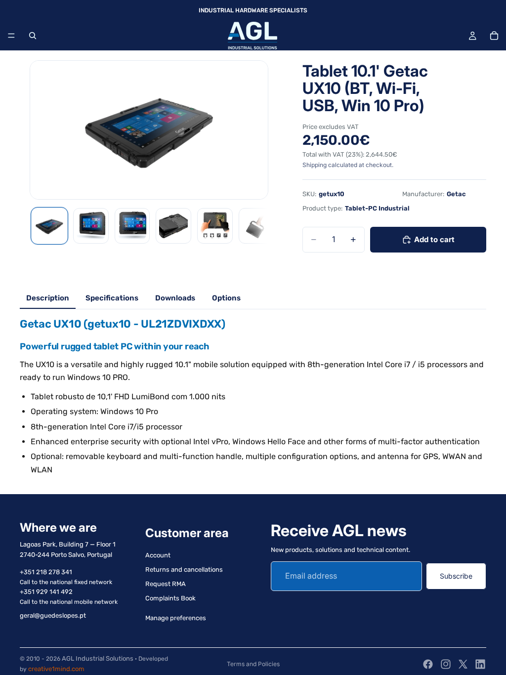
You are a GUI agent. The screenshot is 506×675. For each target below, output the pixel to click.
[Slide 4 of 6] (173, 226)
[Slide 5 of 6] (215, 226)
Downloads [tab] (175, 298)
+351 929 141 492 (46, 591)
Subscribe (456, 576)
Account (157, 555)
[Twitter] (463, 664)
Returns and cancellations (184, 569)
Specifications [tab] (111, 298)
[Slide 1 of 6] (49, 226)
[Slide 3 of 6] (132, 226)
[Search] (32, 35)
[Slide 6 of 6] (256, 226)
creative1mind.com (56, 669)
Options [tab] (226, 298)
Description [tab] (47, 298)
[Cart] (494, 35)
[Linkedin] (480, 664)
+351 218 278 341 (46, 572)
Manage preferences (175, 618)
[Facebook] (428, 664)
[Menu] (11, 35)
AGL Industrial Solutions (97, 658)
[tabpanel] (253, 396)
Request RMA (165, 584)
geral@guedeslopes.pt (53, 615)
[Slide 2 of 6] (91, 226)
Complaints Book (170, 598)
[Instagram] (446, 664)
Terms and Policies (253, 664)
